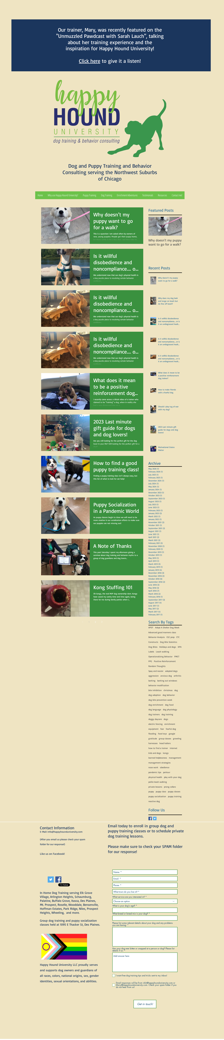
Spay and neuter (155, 671)
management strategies (159, 762)
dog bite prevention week (160, 700)
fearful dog (171, 729)
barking (151, 680)
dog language (154, 709)
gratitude (152, 738)
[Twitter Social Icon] (51, 879)
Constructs (153, 642)
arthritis (177, 675)
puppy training (174, 796)
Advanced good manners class (162, 632)
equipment (153, 729)
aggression (153, 675)
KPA (179, 647)
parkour (166, 772)
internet (173, 748)
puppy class (161, 791)
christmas (168, 690)
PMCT (176, 656)
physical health (155, 777)
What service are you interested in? (128, 897)
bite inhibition (155, 690)
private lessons (155, 786)
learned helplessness (157, 757)
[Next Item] (177, 226)
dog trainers (154, 714)
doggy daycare (155, 719)
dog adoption (154, 695)
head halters (165, 743)
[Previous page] (82, 622)
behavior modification (158, 685)
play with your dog (172, 777)
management (175, 757)
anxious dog (166, 675)
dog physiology (170, 709)
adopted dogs (171, 671)
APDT (150, 627)
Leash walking (162, 651)
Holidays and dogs (167, 647)
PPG (150, 661)
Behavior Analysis (156, 637)
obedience (164, 767)
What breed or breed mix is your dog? (130, 914)
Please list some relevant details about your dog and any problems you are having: (142, 924)
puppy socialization (157, 796)
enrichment (169, 724)
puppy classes (174, 791)
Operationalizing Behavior (160, 656)
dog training (167, 714)
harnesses (153, 743)
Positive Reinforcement (165, 661)
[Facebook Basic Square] (150, 818)
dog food (169, 704)
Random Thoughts (156, 666)
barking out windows (167, 680)
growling (177, 738)
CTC (178, 637)
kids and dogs (154, 753)
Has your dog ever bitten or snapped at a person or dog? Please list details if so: (143, 949)
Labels (151, 651)
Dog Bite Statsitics (168, 642)
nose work (153, 767)
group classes (165, 738)
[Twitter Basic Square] (154, 818)
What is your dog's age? (123, 906)
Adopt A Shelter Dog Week (167, 627)
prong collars (170, 786)
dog (176, 690)
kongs (166, 753)
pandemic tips (154, 772)
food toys (162, 733)
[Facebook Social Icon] (58, 879)
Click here (89, 61)
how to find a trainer (158, 748)
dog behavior (169, 695)
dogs (166, 719)
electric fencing (155, 724)
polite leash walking (157, 782)
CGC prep (170, 637)
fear (162, 729)
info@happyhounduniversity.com (65, 831)
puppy (151, 791)
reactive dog (154, 801)
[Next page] (102, 622)
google (172, 733)
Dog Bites (152, 647)
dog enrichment (155, 704)
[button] (89, 195)
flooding (152, 733)
